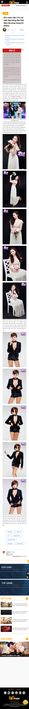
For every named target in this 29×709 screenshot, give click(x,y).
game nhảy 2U (17, 86)
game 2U (19, 531)
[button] (27, 577)
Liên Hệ (10, 689)
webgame (10, 543)
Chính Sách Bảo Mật (14, 701)
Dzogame (11, 553)
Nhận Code (20, 604)
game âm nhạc (11, 539)
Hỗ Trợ (19, 689)
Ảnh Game (6, 639)
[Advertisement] (14, 673)
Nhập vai (13, 552)
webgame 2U (17, 535)
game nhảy (19, 543)
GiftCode (6, 598)
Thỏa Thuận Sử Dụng (14, 702)
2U (8, 535)
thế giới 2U (23, 521)
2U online (10, 531)
